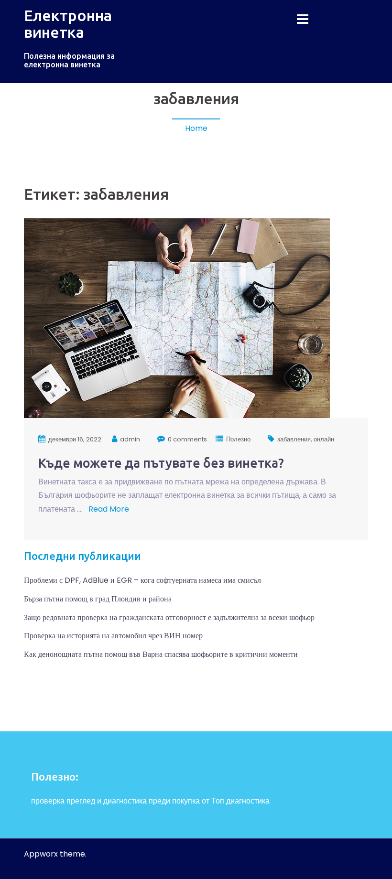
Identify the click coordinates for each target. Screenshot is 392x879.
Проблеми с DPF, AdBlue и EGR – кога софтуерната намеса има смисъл (142, 580)
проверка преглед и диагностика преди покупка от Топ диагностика (150, 800)
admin (130, 439)
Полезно (238, 439)
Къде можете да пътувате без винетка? (161, 463)
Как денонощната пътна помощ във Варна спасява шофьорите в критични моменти (161, 654)
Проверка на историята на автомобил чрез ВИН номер (113, 635)
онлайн (324, 439)
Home (196, 128)
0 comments (187, 439)
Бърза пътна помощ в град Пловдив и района (98, 598)
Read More (108, 509)
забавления (294, 439)
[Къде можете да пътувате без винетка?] (177, 317)
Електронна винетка (68, 24)
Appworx (41, 853)
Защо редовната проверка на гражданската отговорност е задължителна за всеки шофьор (169, 617)
